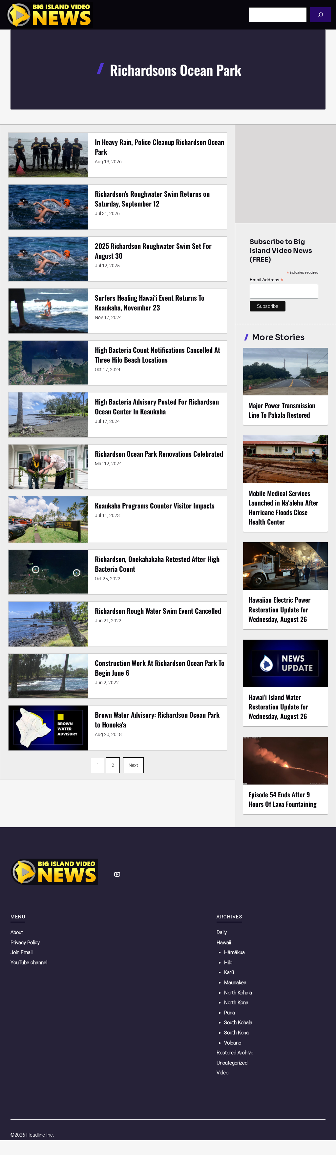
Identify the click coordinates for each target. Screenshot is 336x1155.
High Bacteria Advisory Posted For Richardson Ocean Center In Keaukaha (157, 406)
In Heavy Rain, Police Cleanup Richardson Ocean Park (159, 147)
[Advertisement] (286, 173)
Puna (229, 1013)
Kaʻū (229, 972)
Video (222, 1073)
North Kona (236, 1003)
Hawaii (224, 943)
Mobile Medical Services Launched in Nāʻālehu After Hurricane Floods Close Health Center (283, 507)
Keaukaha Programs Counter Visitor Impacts (155, 505)
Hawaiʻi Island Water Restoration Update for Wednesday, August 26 (278, 706)
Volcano (232, 1043)
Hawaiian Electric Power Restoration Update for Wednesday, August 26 (279, 609)
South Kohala (238, 1023)
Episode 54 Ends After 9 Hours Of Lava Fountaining (282, 799)
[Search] (320, 14)
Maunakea (235, 983)
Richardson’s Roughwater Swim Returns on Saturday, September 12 (152, 199)
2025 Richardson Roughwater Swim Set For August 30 (153, 251)
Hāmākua (234, 952)
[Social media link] (117, 874)
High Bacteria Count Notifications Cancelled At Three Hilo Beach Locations (157, 355)
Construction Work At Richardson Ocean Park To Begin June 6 (159, 668)
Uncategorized (232, 1063)
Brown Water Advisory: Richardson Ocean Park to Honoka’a (157, 719)
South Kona (236, 1033)
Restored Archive (235, 1053)
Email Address (266, 280)
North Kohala (238, 993)
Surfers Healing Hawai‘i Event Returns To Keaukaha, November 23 (149, 302)
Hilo (228, 963)
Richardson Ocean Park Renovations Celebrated (159, 453)
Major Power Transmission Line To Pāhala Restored (281, 410)
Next (133, 765)
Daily (222, 932)
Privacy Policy (25, 943)
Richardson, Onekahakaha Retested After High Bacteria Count (157, 564)
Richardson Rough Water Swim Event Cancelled (158, 611)
